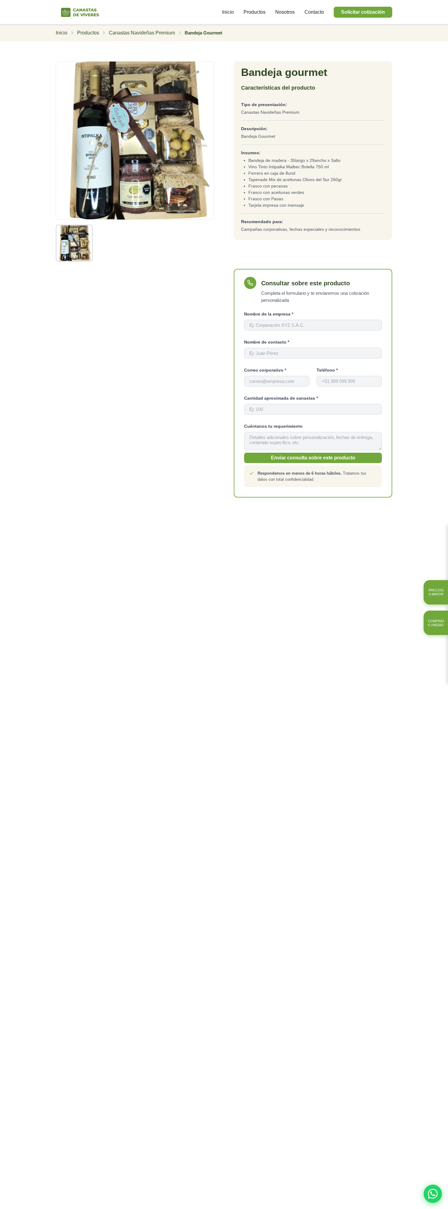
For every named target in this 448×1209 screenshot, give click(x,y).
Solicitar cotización (363, 12)
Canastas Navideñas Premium (142, 32)
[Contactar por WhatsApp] (433, 1194)
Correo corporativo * (265, 370)
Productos (254, 12)
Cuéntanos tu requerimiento (273, 426)
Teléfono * (327, 370)
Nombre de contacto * (266, 342)
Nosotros (285, 12)
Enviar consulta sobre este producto (313, 457)
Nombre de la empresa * (268, 314)
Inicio (228, 12)
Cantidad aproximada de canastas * (281, 398)
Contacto (314, 12)
